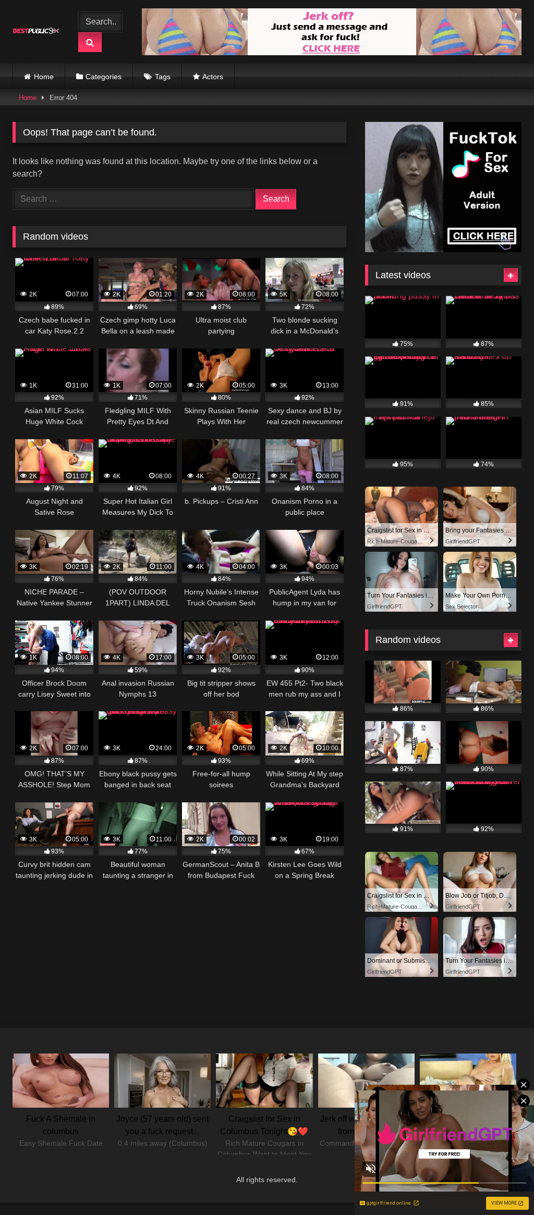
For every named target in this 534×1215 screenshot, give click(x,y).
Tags (163, 76)
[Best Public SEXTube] (38, 32)
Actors (212, 76)
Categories (104, 76)
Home (44, 76)
